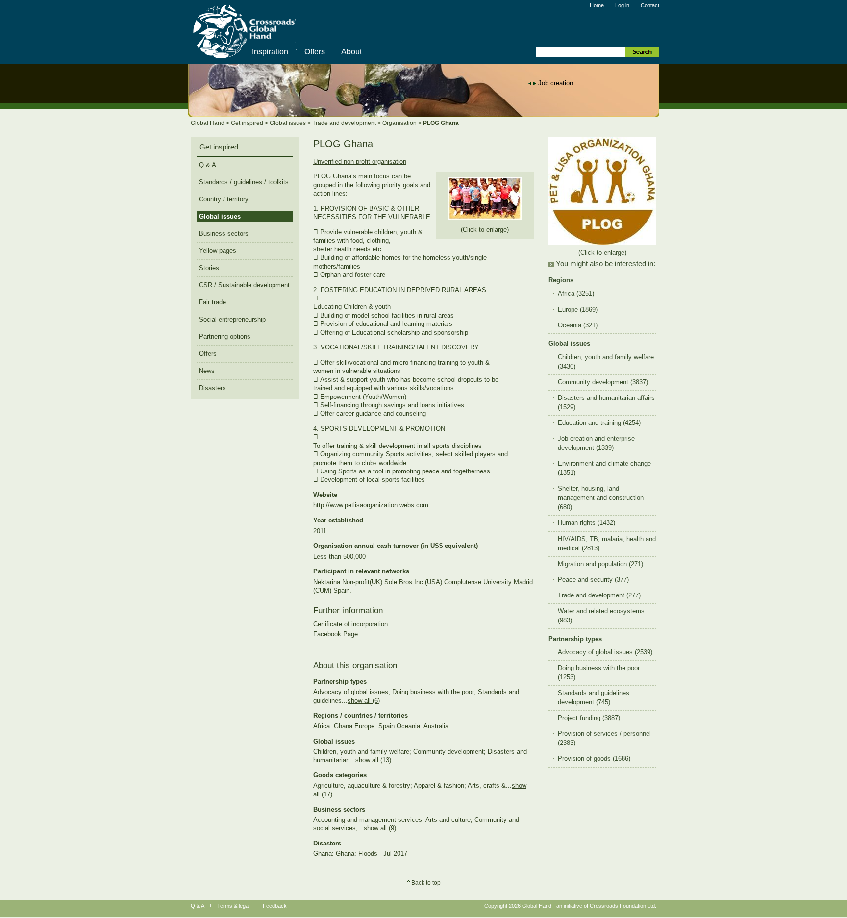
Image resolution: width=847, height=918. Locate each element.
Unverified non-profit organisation (359, 161)
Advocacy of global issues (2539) (605, 652)
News (207, 370)
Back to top (426, 882)
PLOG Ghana (441, 123)
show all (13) (373, 760)
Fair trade (212, 302)
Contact (650, 5)
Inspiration (270, 52)
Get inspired (248, 123)
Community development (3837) (603, 382)
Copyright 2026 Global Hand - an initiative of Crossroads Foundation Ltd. (570, 906)
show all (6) (364, 700)
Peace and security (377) (593, 579)
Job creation (555, 83)
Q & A (207, 165)
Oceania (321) (578, 325)
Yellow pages (217, 250)
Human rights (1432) (586, 523)
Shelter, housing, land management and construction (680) (601, 498)
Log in (622, 5)
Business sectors (224, 233)
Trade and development (344, 123)
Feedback (275, 906)
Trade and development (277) (599, 595)
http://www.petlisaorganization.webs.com (370, 505)
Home (597, 5)
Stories (209, 268)
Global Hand (208, 123)
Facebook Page (335, 634)
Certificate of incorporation (350, 624)
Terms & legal (233, 906)
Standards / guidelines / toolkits (244, 182)
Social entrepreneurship (232, 319)
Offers (314, 52)
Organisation (400, 123)
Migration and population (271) (600, 564)
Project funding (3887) (589, 718)
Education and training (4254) (599, 423)
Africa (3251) (576, 293)
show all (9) (380, 828)
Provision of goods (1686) (594, 758)
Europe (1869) (578, 309)
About (351, 52)
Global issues (288, 123)
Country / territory (224, 199)
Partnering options (224, 336)
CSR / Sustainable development (244, 285)
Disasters (212, 388)
